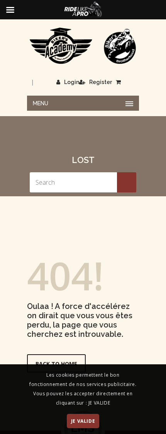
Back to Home (56, 363)
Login (71, 82)
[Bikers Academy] (83, 46)
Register (100, 82)
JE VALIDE (83, 421)
